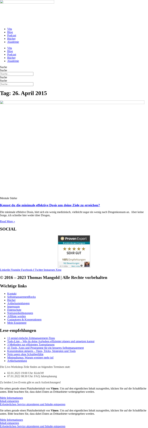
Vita (9, 28)
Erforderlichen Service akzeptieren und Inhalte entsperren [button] (32, 404)
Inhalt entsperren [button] (9, 401)
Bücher (11, 38)
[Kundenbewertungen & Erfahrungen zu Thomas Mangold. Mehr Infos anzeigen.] (74, 266)
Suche (3, 67)
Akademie (13, 41)
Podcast (11, 35)
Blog (10, 32)
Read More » (7, 221)
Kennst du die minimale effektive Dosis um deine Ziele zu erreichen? (50, 205)
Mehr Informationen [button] (11, 397)
